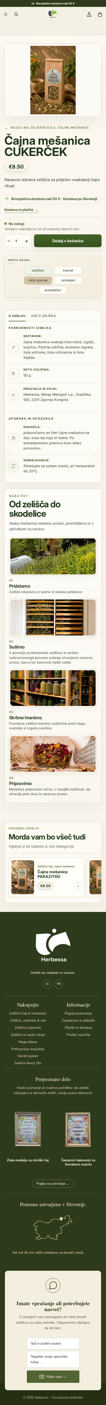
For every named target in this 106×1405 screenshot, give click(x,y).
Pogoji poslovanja (78, 1013)
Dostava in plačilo (21, 210)
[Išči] (16, 14)
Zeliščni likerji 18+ (28, 1063)
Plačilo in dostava (78, 1027)
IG (47, 984)
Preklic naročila (78, 1035)
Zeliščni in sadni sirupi (28, 1035)
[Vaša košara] (100, 14)
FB (59, 984)
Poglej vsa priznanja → (53, 1183)
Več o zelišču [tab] (43, 316)
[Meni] (5, 14)
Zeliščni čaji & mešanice (27, 1013)
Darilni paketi (28, 1056)
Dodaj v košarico (68, 241)
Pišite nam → (56, 1377)
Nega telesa (27, 1042)
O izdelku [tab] (17, 316)
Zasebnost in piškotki (78, 1020)
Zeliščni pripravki (28, 1027)
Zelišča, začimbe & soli (28, 1020)
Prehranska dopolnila (27, 1049)
